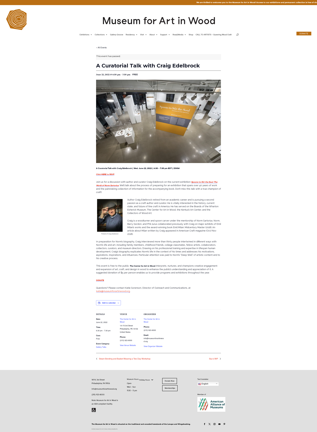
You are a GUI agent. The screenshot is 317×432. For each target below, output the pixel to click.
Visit (142, 34)
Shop (191, 34)
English (204, 384)
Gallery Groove (116, 34)
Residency (130, 34)
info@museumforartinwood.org (104, 389)
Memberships (170, 388)
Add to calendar (109, 303)
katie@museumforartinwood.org (113, 291)
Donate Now (169, 381)
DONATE (304, 33)
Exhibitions (84, 34)
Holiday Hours (144, 380)
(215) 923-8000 (98, 395)
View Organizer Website (153, 346)
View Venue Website (128, 345)
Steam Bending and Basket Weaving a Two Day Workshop (124, 358)
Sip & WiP (214, 358)
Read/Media (178, 34)
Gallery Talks (101, 347)
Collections (100, 34)
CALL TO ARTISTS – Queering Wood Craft (214, 34)
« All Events (101, 47)
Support (163, 34)
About (152, 34)
